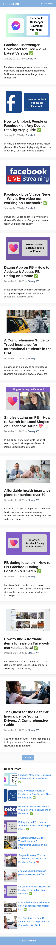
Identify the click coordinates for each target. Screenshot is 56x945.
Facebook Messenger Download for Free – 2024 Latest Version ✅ (25, 49)
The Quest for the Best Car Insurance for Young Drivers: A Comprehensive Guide (26, 718)
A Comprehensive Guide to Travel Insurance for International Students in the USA (28, 346)
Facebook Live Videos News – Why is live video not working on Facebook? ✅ (27, 198)
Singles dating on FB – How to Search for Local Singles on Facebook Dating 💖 (27, 421)
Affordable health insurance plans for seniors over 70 (27, 492)
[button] (41, 3)
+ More (28, 757)
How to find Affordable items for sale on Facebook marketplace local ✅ (26, 643)
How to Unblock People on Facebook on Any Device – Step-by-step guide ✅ (26, 125)
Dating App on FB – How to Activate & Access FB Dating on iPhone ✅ (26, 271)
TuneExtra (11, 4)
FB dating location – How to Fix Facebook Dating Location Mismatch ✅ (27, 567)
